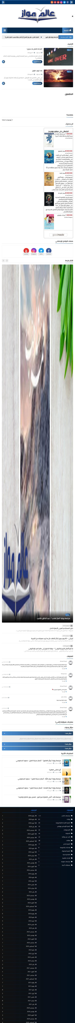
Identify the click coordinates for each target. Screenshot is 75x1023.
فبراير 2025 (18, 855)
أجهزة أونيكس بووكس (63, 826)
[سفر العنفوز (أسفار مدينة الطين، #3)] (49, 163)
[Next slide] (3, 260)
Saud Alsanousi (69, 153)
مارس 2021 (18, 997)
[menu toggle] (71, 2)
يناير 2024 (18, 892)
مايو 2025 (18, 848)
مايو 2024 (18, 877)
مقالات (68, 840)
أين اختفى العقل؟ (55, 769)
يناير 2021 (18, 1004)
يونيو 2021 (18, 986)
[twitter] (64, 2)
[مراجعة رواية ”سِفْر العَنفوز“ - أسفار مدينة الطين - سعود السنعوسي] (66, 762)
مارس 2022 (18, 957)
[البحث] (3, 2)
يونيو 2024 (18, 873)
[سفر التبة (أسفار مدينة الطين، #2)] (49, 185)
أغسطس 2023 (18, 906)
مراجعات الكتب (66, 815)
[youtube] (58, 2)
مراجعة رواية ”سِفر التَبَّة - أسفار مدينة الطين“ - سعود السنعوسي (39, 778)
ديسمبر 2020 (18, 1008)
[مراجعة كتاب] (66, 799)
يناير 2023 (18, 928)
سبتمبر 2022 (18, 942)
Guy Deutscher (69, 138)
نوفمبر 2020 (18, 1011)
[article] (37, 443)
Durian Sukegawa (69, 217)
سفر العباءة (61, 193)
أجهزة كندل (66, 844)
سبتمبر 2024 (18, 870)
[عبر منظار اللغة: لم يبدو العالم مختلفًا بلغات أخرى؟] (49, 147)
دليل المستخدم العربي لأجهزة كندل (61, 628)
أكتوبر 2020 (18, 1015)
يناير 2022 (18, 964)
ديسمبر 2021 (18, 968)
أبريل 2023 (18, 921)
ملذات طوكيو (61, 215)
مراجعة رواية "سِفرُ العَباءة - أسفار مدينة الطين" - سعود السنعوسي (38, 787)
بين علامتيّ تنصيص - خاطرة (60, 618)
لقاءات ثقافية (66, 858)
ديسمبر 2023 (18, 895)
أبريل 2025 (18, 852)
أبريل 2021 (18, 993)
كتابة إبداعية (66, 854)
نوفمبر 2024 (18, 863)
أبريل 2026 (18, 823)
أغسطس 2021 (18, 979)
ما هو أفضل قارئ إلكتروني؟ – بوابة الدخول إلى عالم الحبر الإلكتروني (51, 648)
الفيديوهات (67, 830)
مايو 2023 (18, 917)
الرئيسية (66, 30)
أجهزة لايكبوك (66, 851)
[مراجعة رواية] (66, 790)
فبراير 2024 (18, 888)
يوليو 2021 (18, 982)
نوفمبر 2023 (18, 899)
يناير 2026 (18, 826)
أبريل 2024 (18, 881)
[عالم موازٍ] (37, 15)
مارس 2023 (18, 924)
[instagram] (61, 2)
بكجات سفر (64, 697)
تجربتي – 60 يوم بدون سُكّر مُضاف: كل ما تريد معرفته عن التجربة (52, 638)
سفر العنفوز (61, 151)
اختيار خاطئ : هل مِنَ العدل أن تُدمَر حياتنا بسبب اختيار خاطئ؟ (56, 37)
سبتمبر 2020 (18, 1019)
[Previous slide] (6, 260)
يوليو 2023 (18, 910)
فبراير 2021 (18, 1000)
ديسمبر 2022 (18, 931)
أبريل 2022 (18, 953)
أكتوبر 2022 (18, 939)
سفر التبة (62, 173)
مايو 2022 (18, 950)
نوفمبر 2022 (18, 935)
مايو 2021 (18, 990)
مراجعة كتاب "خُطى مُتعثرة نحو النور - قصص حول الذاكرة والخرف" (39, 797)
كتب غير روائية (66, 837)
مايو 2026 (18, 819)
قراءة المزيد (37, 61)
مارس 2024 (18, 884)
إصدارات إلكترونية (65, 847)
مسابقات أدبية (66, 865)
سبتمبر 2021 (18, 975)
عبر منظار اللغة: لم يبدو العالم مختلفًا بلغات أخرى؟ (63, 135)
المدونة (68, 833)
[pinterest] (55, 2)
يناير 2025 (18, 859)
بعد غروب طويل (37, 70)
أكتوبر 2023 (18, 902)
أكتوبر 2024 (18, 866)
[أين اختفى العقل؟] (66, 772)
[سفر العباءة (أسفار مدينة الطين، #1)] (49, 205)
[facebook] (67, 2)
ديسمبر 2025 (18, 830)
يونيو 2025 (18, 844)
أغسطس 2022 (18, 946)
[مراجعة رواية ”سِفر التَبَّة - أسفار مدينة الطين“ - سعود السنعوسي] (66, 781)
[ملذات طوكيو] (49, 229)
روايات (68, 819)
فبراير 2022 (18, 960)
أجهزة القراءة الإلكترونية (63, 823)
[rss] (52, 2)
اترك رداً (63, 669)
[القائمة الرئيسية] (4, 30)
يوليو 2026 (18, 815)
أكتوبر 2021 (18, 971)
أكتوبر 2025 (18, 834)
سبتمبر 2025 (18, 837)
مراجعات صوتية (65, 861)
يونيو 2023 (18, 913)
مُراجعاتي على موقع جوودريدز (58, 131)
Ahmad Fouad (63, 661)
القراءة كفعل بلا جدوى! (34, 48)
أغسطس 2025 (18, 841)
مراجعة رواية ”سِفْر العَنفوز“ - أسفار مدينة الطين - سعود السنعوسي (38, 760)
